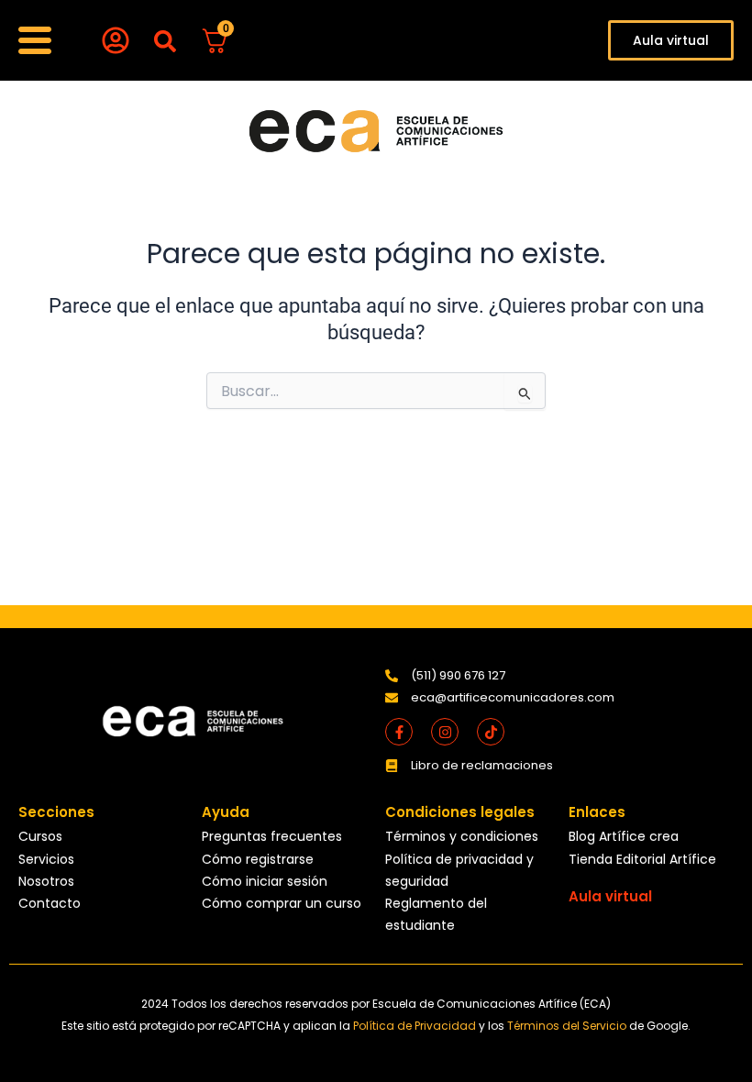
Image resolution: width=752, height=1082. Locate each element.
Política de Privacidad (416, 1025)
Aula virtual (610, 896)
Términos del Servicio (568, 1025)
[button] (165, 42)
